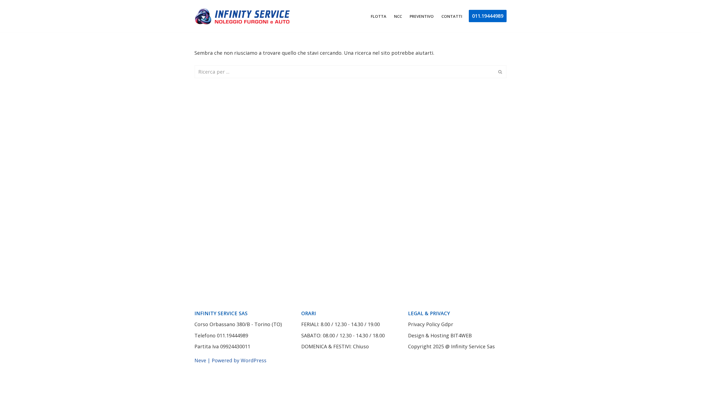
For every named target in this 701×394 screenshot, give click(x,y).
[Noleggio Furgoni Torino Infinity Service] (243, 16)
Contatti (451, 16)
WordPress (253, 360)
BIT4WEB (461, 335)
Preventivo (422, 16)
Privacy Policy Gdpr (430, 324)
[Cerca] (500, 71)
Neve (200, 360)
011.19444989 (487, 16)
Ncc (398, 16)
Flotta (378, 16)
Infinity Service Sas (473, 346)
